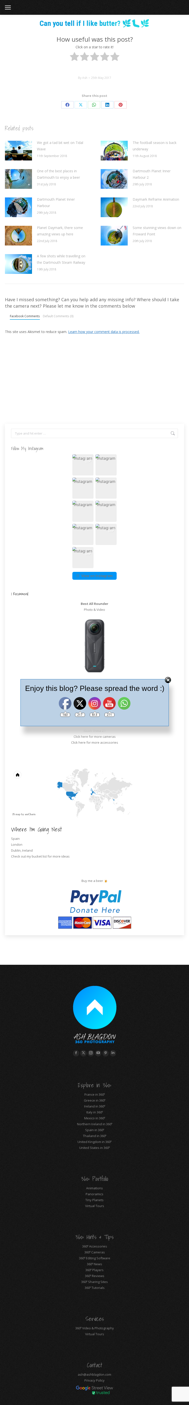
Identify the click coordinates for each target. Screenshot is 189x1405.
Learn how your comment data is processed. (104, 331)
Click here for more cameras (95, 736)
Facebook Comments (25, 316)
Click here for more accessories (94, 742)
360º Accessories (94, 1246)
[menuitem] (106, 796)
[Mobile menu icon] (8, 7)
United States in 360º (94, 1147)
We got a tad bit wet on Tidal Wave (60, 145)
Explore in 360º (94, 1085)
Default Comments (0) (58, 316)
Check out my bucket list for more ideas (40, 856)
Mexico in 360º (94, 1118)
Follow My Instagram (27, 448)
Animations (94, 1188)
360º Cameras (94, 1252)
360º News (94, 1264)
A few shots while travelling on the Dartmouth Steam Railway (61, 259)
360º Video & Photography (94, 1328)
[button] (83, 464)
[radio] (74, 57)
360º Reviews (94, 1276)
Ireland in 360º (94, 1106)
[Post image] (18, 150)
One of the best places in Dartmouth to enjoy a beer (58, 174)
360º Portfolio (94, 1178)
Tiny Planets (94, 1200)
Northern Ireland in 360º (94, 1124)
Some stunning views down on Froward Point (157, 230)
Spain (15, 838)
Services (94, 1318)
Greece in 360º (94, 1100)
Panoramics (94, 1194)
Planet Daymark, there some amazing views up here (60, 230)
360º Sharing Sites (94, 1282)
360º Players (94, 1270)
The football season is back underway (154, 145)
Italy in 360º (94, 1112)
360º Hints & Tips (94, 1237)
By (82, 78)
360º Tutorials (95, 1287)
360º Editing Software (94, 1258)
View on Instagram (97, 576)
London (16, 844)
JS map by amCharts (23, 814)
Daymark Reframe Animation (156, 199)
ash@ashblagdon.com (94, 1374)
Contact (94, 1365)
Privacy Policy (94, 1380)
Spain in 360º (94, 1130)
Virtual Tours (94, 1206)
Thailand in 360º (94, 1136)
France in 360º (94, 1094)
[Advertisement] (94, 374)
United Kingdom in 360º (94, 1142)
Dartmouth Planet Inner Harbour (56, 202)
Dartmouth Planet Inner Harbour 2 (152, 174)
